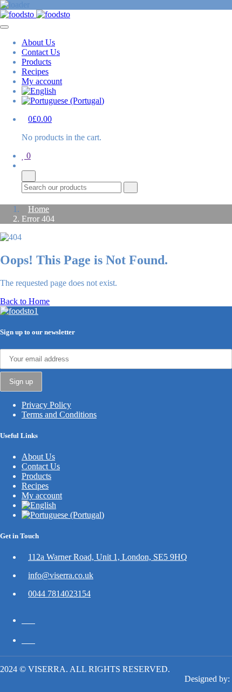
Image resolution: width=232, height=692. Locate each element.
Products (36, 61)
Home (38, 209)
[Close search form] (29, 176)
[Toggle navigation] (4, 27)
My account (42, 81)
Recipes (35, 71)
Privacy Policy (46, 404)
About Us (38, 42)
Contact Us (41, 52)
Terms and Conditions (59, 414)
